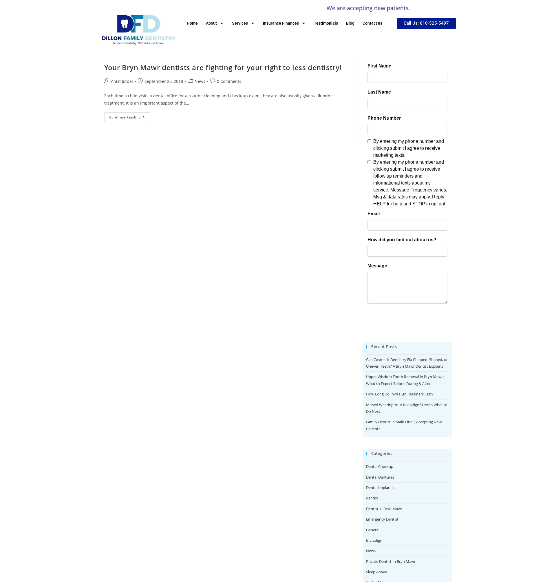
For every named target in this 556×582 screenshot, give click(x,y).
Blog (350, 23)
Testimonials (326, 23)
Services (240, 23)
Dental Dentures (380, 477)
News (200, 81)
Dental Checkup (379, 466)
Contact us (372, 23)
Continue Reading (129, 115)
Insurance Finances (281, 23)
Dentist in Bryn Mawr (384, 508)
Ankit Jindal (122, 81)
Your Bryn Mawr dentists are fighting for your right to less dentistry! (223, 67)
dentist (372, 498)
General (372, 529)
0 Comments (229, 81)
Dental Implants (380, 487)
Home (192, 23)
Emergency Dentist (382, 519)
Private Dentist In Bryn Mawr (391, 561)
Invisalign (374, 540)
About (211, 23)
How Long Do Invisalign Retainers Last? (400, 394)
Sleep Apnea (376, 571)
